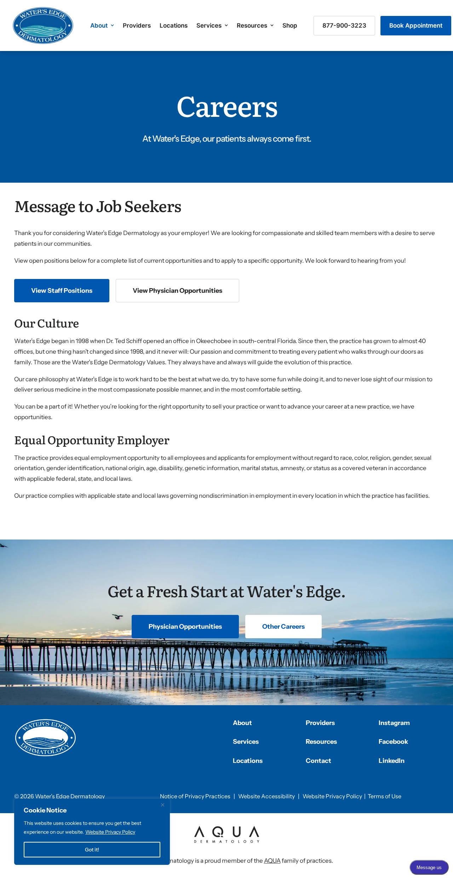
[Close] (162, 804)
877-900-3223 (344, 25)
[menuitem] (102, 25)
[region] (92, 832)
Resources (252, 25)
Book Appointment (415, 25)
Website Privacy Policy (110, 832)
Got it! (92, 849)
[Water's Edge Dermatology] (43, 25)
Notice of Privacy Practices (195, 796)
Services (209, 25)
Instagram (394, 723)
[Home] (45, 738)
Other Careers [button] (283, 626)
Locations (174, 25)
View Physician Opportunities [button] (177, 291)
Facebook (393, 742)
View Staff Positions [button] (61, 291)
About (99, 25)
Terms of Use (384, 796)
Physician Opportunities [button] (185, 626)
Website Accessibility (266, 796)
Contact (318, 761)
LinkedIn (392, 761)
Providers (137, 25)
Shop (289, 25)
